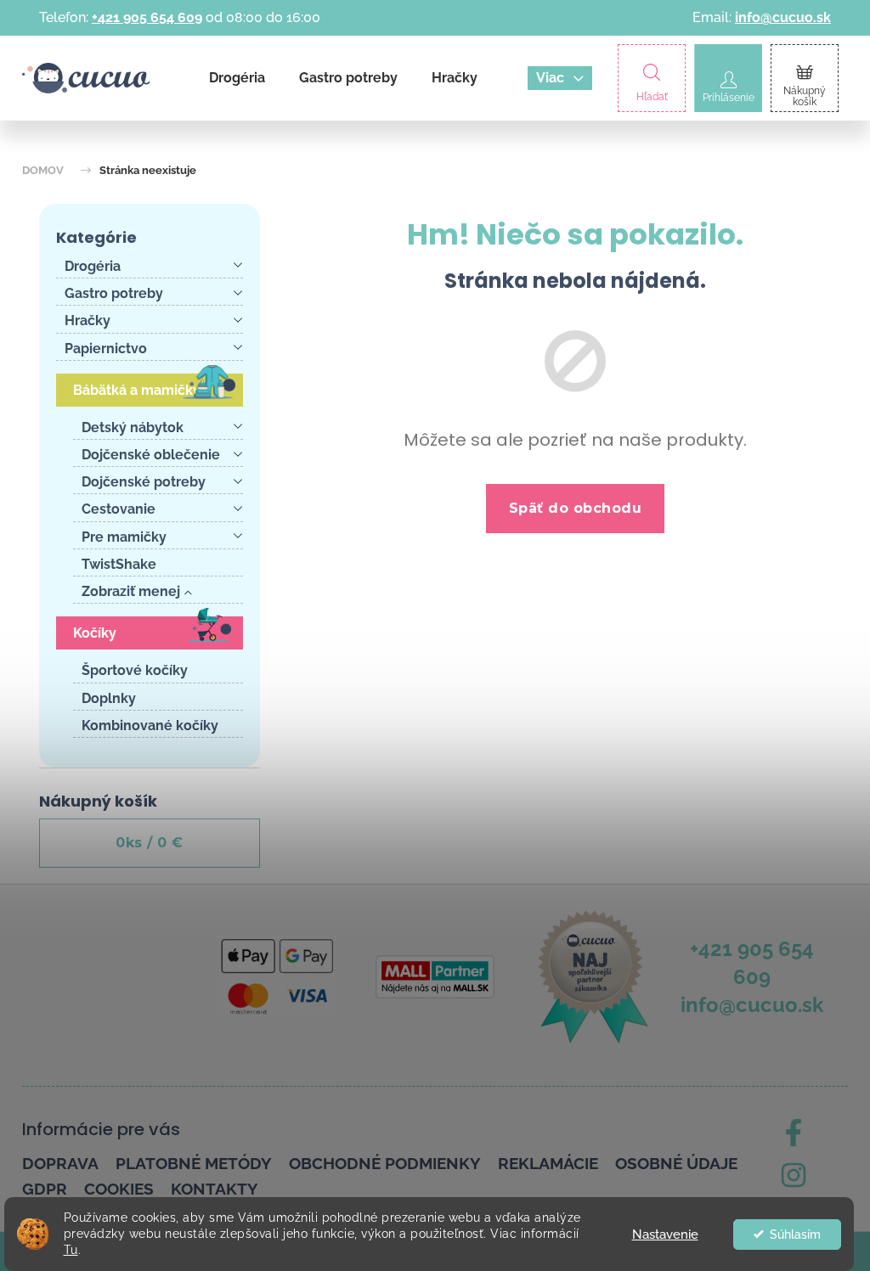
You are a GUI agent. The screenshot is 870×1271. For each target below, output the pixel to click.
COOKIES (119, 1188)
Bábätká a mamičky (137, 390)
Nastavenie (665, 1234)
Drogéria (93, 266)
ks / (150, 843)
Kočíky (94, 633)
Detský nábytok (133, 427)
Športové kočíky (135, 670)
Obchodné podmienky (385, 1163)
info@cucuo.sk (783, 17)
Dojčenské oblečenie (151, 455)
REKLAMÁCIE (548, 1163)
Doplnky (109, 698)
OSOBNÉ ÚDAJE (676, 1163)
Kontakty (214, 1188)
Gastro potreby (114, 293)
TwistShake (119, 564)
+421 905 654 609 (147, 17)
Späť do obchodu (575, 508)
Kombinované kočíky (150, 725)
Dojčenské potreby (144, 482)
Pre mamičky (124, 537)
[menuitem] (237, 78)
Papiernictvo (106, 348)
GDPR (44, 1188)
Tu (71, 1250)
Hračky (87, 320)
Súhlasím (795, 1234)
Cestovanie (118, 509)
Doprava (60, 1163)
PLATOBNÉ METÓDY (194, 1163)
